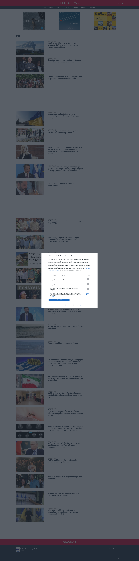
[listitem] (69, 276)
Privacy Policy (78, 305)
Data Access (69, 305)
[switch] (87, 279)
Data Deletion (61, 305)
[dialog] (69, 280)
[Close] (94, 256)
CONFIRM (59, 299)
